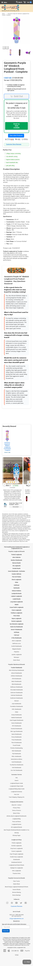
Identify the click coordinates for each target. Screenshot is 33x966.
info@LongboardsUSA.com (17, 918)
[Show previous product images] (4, 47)
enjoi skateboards (16, 703)
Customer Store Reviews (13, 144)
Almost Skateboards (16, 673)
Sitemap (16, 832)
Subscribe (6, 930)
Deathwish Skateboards (16, 698)
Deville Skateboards (16, 646)
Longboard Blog (16, 818)
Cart (29, 2)
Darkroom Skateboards (17, 692)
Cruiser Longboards (16, 851)
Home (3, 13)
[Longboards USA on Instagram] (7, 903)
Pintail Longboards (16, 843)
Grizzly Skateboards (16, 714)
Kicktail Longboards (16, 845)
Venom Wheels (16, 889)
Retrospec (16, 657)
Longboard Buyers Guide (16, 783)
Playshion (16, 651)
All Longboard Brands (16, 827)
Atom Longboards (16, 640)
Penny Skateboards (16, 737)
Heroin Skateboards (16, 723)
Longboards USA (21, 947)
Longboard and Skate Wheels (16, 865)
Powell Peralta (16, 745)
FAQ (16, 777)
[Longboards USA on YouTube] (16, 903)
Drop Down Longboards (16, 848)
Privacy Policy (16, 807)
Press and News (16, 821)
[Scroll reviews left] (4, 484)
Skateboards (16, 859)
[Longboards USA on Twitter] (21, 903)
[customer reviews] (16, 76)
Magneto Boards (16, 649)
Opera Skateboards (17, 734)
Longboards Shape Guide (16, 786)
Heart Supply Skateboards (16, 720)
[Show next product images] (7, 47)
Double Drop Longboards (16, 856)
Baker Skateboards (16, 681)
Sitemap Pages (16, 835)
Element (16, 701)
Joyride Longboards (16, 654)
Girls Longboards (16, 870)
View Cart (16, 794)
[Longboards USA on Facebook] (26, 903)
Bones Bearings (16, 895)
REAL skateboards (16, 756)
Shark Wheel (16, 660)
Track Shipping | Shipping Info (16, 797)
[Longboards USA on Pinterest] (12, 903)
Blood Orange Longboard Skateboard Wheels (16, 886)
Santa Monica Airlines (16, 759)
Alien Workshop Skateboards (16, 670)
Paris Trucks (16, 881)
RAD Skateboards (16, 750)
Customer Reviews (16, 906)
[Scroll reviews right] (28, 484)
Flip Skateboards (16, 753)
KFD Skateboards (16, 726)
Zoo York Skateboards (16, 770)
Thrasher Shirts (17, 873)
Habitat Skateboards (16, 717)
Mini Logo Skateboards (16, 731)
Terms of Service (16, 810)
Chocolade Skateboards (16, 689)
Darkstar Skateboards (16, 695)
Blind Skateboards (16, 684)
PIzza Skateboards (16, 739)
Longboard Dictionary (16, 791)
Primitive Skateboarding (16, 748)
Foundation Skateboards (16, 706)
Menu (5, 2)
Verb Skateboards (16, 767)
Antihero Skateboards (16, 676)
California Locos (16, 643)
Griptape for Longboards (16, 868)
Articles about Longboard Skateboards (16, 816)
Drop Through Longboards (16, 854)
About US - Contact (16, 805)
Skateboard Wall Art (16, 862)
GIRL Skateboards (16, 709)
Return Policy (16, 813)
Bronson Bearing (16, 892)
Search (16, 780)
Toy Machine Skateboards (16, 764)
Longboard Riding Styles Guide (16, 789)
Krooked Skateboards (16, 728)
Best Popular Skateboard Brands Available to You (16, 830)
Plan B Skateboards (16, 742)
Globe (16, 712)
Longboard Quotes (16, 824)
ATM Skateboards (16, 678)
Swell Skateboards (16, 762)
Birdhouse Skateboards (16, 687)
